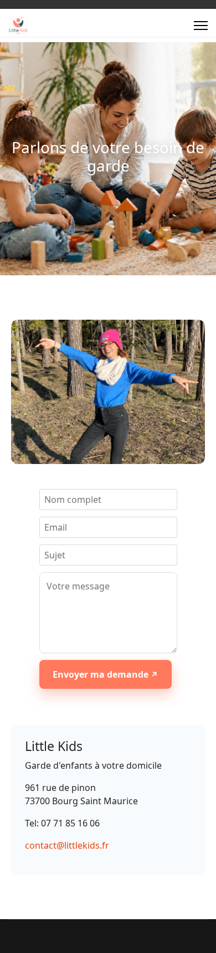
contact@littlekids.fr (67, 845)
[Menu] (201, 25)
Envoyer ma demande (102, 674)
